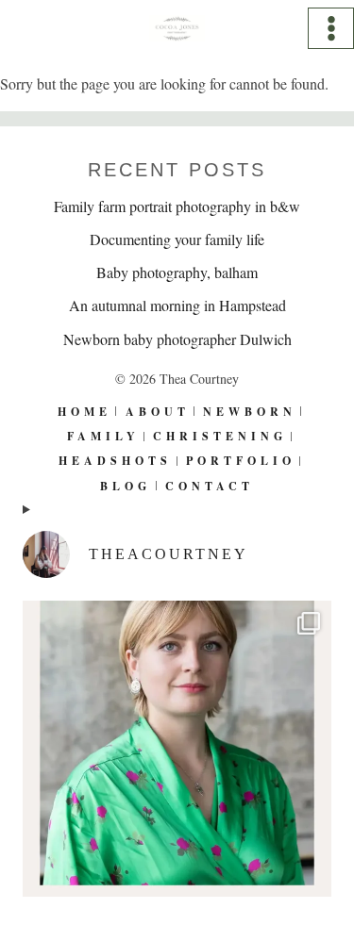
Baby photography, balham (177, 272)
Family (103, 436)
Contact (209, 486)
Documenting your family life (177, 239)
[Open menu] (331, 28)
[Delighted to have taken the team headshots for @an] (177, 755)
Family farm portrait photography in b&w (177, 206)
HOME (84, 412)
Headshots (115, 461)
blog (125, 486)
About (158, 412)
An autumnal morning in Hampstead (177, 305)
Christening (220, 436)
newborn (249, 412)
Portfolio (240, 461)
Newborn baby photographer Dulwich (177, 339)
